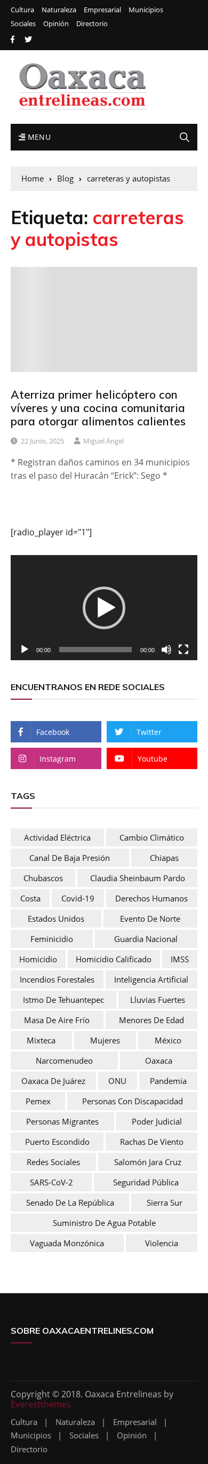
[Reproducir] (24, 649)
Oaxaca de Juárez (53, 1080)
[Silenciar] (166, 649)
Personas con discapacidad (132, 1101)
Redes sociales (53, 1162)
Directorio (92, 23)
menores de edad (151, 1020)
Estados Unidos (56, 918)
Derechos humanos (151, 898)
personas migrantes (62, 1121)
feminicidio (51, 938)
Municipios (146, 9)
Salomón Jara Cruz (147, 1162)
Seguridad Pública (146, 1182)
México (168, 1040)
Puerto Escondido (57, 1141)
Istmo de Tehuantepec (63, 999)
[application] (104, 607)
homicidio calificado (113, 959)
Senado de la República (70, 1202)
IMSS (180, 959)
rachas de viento (151, 1141)
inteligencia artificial (151, 979)
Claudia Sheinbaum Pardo (137, 878)
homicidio (38, 959)
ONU (117, 1080)
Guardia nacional (146, 938)
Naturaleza (59, 9)
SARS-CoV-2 (51, 1182)
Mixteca (41, 1040)
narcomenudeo (64, 1060)
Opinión (56, 23)
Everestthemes (41, 1404)
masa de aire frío (57, 1020)
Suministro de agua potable (104, 1222)
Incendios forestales (57, 979)
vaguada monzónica (67, 1243)
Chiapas (164, 857)
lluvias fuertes (157, 999)
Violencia (161, 1243)
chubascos (43, 878)
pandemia (168, 1080)
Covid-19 (77, 898)
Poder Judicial (157, 1121)
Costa (30, 898)
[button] (104, 608)
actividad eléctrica (57, 837)
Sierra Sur (164, 1202)
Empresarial (102, 9)
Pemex (38, 1101)
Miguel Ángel (103, 441)
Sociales (23, 23)
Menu (38, 137)
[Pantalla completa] (183, 649)
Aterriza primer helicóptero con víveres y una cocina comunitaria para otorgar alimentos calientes (98, 407)
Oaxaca (158, 1060)
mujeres (105, 1040)
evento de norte (150, 918)
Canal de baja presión (69, 857)
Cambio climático (151, 837)
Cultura (22, 9)
